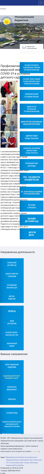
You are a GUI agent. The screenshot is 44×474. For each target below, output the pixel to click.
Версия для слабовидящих (32, 47)
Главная (3, 9)
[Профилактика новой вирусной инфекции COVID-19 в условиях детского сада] (9, 89)
